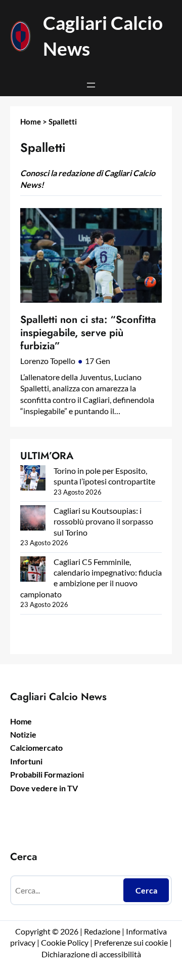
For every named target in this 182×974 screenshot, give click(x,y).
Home (30, 121)
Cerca (146, 890)
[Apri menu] (91, 85)
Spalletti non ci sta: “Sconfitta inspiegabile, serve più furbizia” (88, 333)
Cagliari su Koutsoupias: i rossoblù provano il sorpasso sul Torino (103, 521)
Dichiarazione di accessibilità (91, 954)
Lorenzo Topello (47, 361)
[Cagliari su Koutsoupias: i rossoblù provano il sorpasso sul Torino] (33, 519)
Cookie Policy (64, 942)
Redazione (103, 931)
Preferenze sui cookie (131, 942)
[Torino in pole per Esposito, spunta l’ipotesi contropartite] (33, 479)
